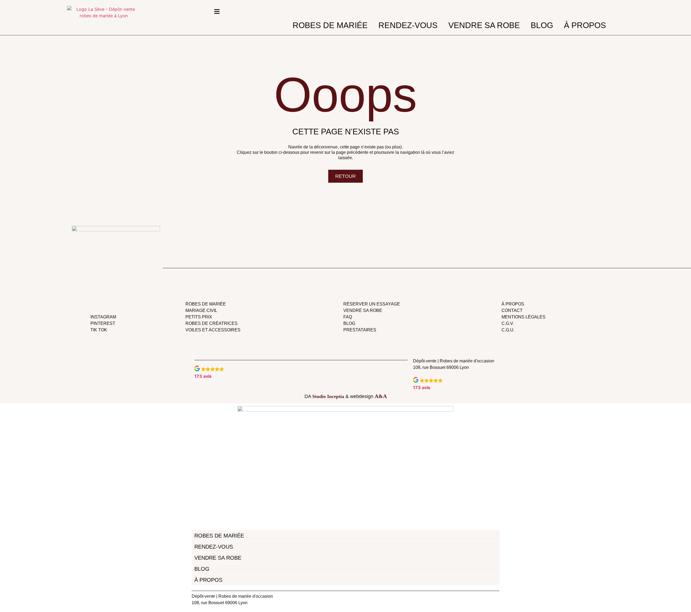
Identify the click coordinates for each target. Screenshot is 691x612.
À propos (585, 25)
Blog (542, 25)
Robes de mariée (330, 25)
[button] (209, 372)
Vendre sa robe (484, 25)
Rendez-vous (408, 25)
